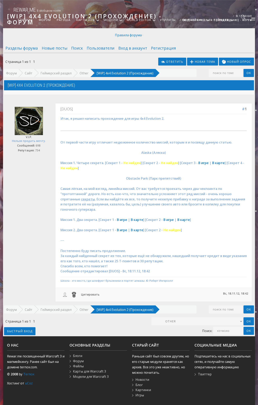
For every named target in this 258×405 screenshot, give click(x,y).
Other (84, 73)
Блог (139, 385)
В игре (203, 163)
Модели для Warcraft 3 (91, 376)
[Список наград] (74, 294)
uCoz (29, 383)
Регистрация (163, 48)
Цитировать (90, 294)
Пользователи (100, 48)
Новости (142, 379)
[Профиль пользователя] (65, 294)
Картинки (143, 390)
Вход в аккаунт (132, 48)
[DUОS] (66, 108)
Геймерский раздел (56, 73)
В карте (218, 163)
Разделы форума (21, 48)
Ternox (28, 374)
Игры (139, 395)
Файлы (78, 366)
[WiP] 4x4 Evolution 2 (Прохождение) (125, 73)
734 (37, 150)
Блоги (77, 356)
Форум (11, 73)
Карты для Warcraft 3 (89, 371)
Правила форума (128, 35)
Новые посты (54, 48)
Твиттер (205, 374)
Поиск (77, 48)
